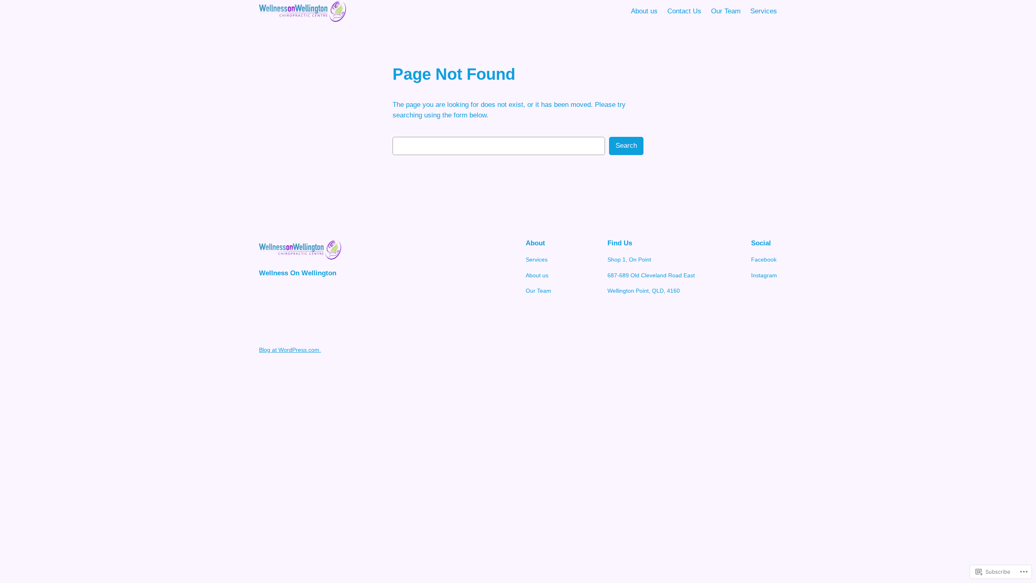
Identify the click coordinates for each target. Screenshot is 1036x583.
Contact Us (684, 11)
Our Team (726, 11)
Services (763, 11)
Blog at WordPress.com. (290, 350)
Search (626, 145)
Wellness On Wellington (297, 273)
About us (644, 11)
